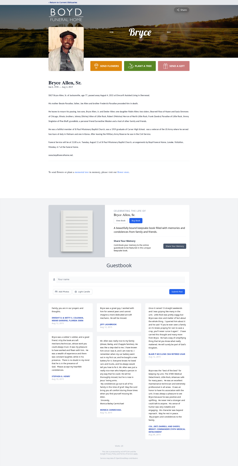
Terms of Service (126, 454)
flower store (123, 172)
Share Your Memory (175, 246)
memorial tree (82, 172)
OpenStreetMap (122, 458)
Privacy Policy (111, 454)
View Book (120, 220)
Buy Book (136, 220)
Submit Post (177, 291)
